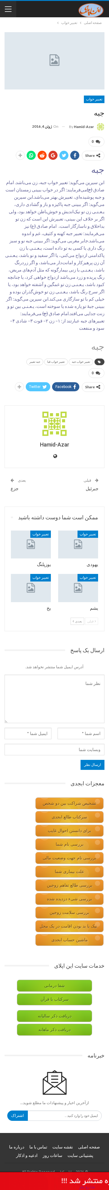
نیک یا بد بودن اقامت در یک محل (68, 926)
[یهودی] (78, 544)
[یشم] (78, 588)
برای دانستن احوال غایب (69, 830)
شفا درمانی (54, 985)
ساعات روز (52, 1155)
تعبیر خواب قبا (56, 361)
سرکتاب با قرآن (55, 999)
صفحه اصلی (89, 1146)
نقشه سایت (62, 1146)
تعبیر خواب (94, 99)
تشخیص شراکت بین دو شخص (69, 803)
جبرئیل (92, 488)
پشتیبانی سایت (80, 1155)
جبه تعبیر (34, 361)
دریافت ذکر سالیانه (54, 1016)
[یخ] (31, 588)
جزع (14, 488)
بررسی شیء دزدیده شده (69, 899)
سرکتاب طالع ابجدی (69, 817)
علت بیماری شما (69, 871)
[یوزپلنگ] (31, 544)
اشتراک (17, 1115)
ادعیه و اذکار (27, 1155)
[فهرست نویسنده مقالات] (54, 424)
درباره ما (16, 1146)
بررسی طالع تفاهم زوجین (69, 885)
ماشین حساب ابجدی (69, 940)
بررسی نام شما (70, 844)
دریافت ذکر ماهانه (54, 1029)
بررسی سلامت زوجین (69, 912)
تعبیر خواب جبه (81, 361)
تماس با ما (38, 1146)
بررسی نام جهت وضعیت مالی (69, 858)
